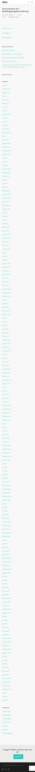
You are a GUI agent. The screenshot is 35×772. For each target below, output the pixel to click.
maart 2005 (5, 627)
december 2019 (6, 169)
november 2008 (6, 489)
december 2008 (6, 485)
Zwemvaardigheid (7, 733)
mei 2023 (4, 107)
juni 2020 (4, 158)
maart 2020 (5, 165)
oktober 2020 (6, 147)
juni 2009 (4, 467)
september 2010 (6, 416)
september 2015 (6, 274)
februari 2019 (5, 191)
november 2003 (6, 682)
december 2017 (6, 234)
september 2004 (6, 649)
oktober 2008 (6, 493)
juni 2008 (4, 507)
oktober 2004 (6, 645)
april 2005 (4, 624)
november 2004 (6, 642)
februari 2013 (5, 332)
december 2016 (6, 249)
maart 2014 (5, 303)
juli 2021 (4, 136)
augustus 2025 (6, 92)
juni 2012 (4, 354)
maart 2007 (5, 547)
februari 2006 (5, 591)
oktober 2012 (6, 347)
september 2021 (6, 132)
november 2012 (6, 343)
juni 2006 (4, 576)
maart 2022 (5, 125)
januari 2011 (5, 402)
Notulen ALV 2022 (7, 28)
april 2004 (4, 664)
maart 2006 (5, 587)
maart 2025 (5, 100)
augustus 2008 (6, 500)
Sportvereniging (6, 718)
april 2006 (4, 584)
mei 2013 (4, 322)
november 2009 (6, 449)
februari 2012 (5, 365)
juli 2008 (4, 504)
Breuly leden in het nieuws (9, 61)
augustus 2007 (6, 536)
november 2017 (6, 238)
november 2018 (6, 198)
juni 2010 (4, 427)
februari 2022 (5, 129)
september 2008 (6, 496)
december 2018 (6, 194)
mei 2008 (4, 511)
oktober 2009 (6, 453)
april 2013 (4, 325)
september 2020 (6, 151)
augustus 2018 (6, 209)
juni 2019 (4, 180)
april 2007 (4, 544)
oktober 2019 (6, 176)
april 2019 (4, 187)
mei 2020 (4, 161)
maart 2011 (5, 394)
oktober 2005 (6, 605)
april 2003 (4, 700)
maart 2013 (5, 329)
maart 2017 (5, 242)
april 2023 (4, 111)
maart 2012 (5, 362)
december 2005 (6, 598)
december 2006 (6, 558)
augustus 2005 (6, 613)
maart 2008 (5, 514)
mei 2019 (4, 183)
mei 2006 (4, 580)
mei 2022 (4, 121)
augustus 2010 (6, 420)
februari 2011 (5, 398)
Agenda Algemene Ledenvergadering (12, 54)
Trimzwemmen (6, 722)
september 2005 (6, 609)
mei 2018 (4, 220)
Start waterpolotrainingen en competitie (13, 57)
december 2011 (6, 369)
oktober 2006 (6, 565)
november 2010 (6, 409)
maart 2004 (5, 667)
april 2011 (4, 391)
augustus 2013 (6, 314)
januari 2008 (5, 518)
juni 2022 (4, 118)
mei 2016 (4, 256)
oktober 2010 (6, 413)
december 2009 (6, 445)
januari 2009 (5, 482)
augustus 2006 (6, 573)
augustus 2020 (6, 154)
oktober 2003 (6, 685)
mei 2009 (4, 471)
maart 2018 (5, 223)
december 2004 (6, 638)
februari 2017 (5, 245)
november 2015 (6, 267)
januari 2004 (5, 675)
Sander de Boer (9, 15)
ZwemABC (5, 729)
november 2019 (6, 172)
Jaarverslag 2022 (6, 37)
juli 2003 (4, 693)
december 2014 (6, 289)
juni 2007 (4, 540)
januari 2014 (5, 307)
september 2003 (6, 689)
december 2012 (6, 340)
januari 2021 (5, 140)
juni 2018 (4, 216)
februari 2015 (5, 282)
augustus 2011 (6, 383)
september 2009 (6, 456)
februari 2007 (5, 551)
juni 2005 (4, 620)
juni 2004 (4, 660)
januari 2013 (5, 336)
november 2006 (6, 562)
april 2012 (4, 358)
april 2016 (4, 260)
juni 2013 (4, 318)
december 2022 (6, 114)
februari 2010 (5, 438)
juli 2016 (4, 252)
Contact (18, 756)
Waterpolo (5, 726)
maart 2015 (5, 278)
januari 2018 (5, 231)
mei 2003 (4, 696)
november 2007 (6, 525)
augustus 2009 (6, 460)
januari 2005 (5, 635)
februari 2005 (5, 631)
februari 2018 (5, 227)
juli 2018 (4, 212)
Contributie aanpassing (8, 50)
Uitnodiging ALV (6, 33)
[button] (32, 2)
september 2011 (6, 380)
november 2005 (6, 602)
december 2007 (6, 522)
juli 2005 (4, 616)
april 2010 (4, 431)
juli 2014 (4, 300)
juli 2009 (4, 463)
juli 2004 (4, 656)
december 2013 (6, 311)
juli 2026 (4, 85)
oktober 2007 (6, 529)
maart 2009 (5, 478)
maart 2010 (5, 434)
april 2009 (4, 474)
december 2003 (6, 678)
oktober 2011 (6, 376)
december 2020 (6, 143)
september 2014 (6, 296)
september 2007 (6, 533)
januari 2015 (5, 285)
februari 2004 (5, 671)
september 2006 (6, 569)
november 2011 (6, 373)
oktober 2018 (6, 201)
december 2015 (6, 263)
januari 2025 (5, 103)
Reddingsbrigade (14, 17)
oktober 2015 (6, 271)
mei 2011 (4, 387)
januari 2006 (5, 594)
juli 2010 (4, 423)
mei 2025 (4, 96)
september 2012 (6, 351)
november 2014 (6, 292)
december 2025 (6, 89)
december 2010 (6, 405)
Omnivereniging (6, 711)
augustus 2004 (6, 653)
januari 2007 (5, 554)
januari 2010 (5, 442)
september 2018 (6, 205)
